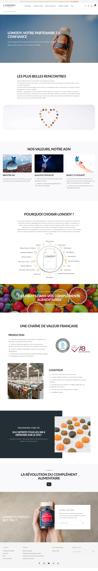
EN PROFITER (74, 1)
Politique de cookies (28, 558)
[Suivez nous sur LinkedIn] (58, 563)
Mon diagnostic (50, 6)
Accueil (4, 11)
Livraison (5, 553)
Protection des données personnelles (33, 556)
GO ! (49, 484)
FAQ (72, 6)
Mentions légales (27, 551)
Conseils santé (38, 6)
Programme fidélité (8, 551)
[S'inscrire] (82, 522)
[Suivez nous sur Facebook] (39, 563)
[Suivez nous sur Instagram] (44, 563)
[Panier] (94, 6)
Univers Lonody (63, 6)
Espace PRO (55, 551)
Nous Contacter (7, 558)
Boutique (28, 6)
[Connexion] (91, 6)
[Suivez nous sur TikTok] (53, 563)
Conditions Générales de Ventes (32, 553)
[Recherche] (85, 6)
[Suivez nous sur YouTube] (48, 563)
